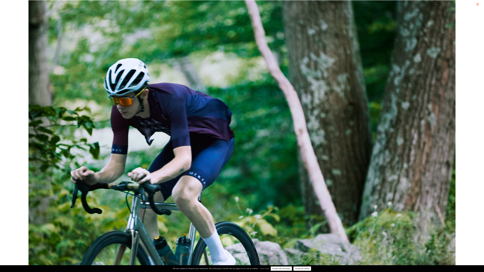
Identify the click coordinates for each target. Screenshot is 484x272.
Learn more (264, 268)
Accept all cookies (302, 268)
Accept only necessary (281, 268)
